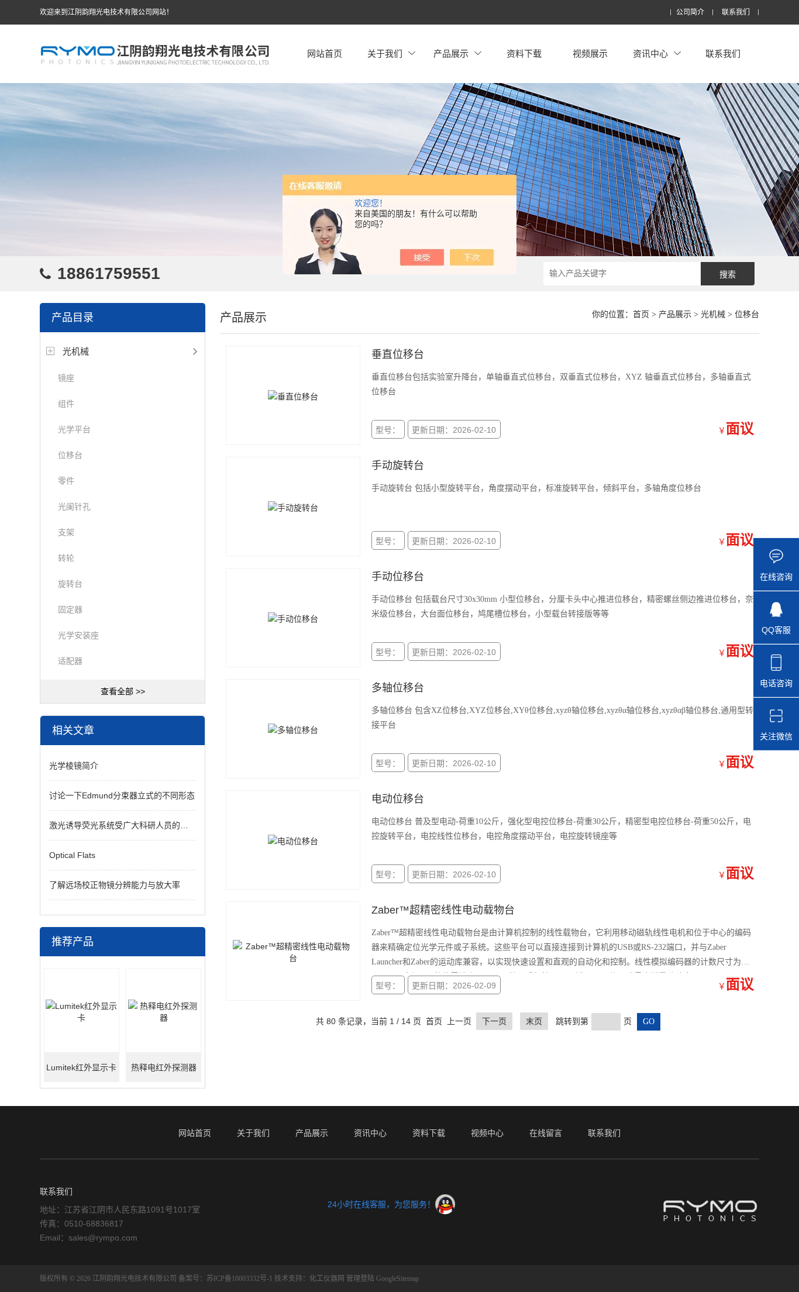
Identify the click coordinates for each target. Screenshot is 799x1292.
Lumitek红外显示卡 (81, 1067)
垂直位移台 (397, 354)
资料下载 (524, 53)
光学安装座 (78, 635)
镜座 (66, 378)
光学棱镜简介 (73, 765)
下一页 (494, 1021)
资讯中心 (650, 53)
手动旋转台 (397, 465)
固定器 (70, 609)
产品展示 (451, 53)
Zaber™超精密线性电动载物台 (443, 910)
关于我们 (384, 53)
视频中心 (487, 1133)
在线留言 (545, 1133)
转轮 (66, 558)
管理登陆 (360, 1278)
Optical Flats (72, 855)
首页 (641, 314)
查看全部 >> (123, 691)
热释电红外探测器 (164, 1067)
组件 (66, 403)
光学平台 (74, 429)
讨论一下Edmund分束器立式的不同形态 (122, 795)
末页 (534, 1021)
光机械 (76, 351)
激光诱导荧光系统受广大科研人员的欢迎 (123, 825)
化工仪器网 (327, 1278)
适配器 (70, 661)
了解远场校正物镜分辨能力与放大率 (114, 885)
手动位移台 (397, 577)
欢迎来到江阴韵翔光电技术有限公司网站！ (106, 12)
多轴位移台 (397, 688)
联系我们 (736, 12)
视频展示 (590, 53)
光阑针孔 (74, 506)
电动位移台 (397, 799)
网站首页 (324, 53)
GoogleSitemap (397, 1278)
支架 (66, 532)
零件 (66, 480)
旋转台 (70, 583)
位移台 (70, 455)
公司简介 (690, 12)
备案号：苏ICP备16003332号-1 (225, 1278)
